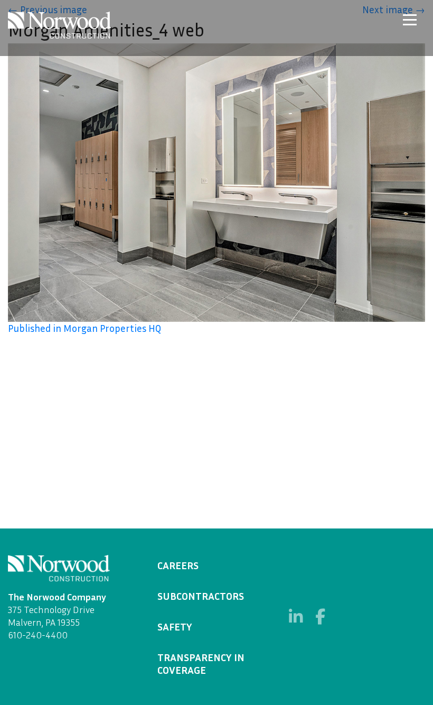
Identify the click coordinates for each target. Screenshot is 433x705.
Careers (178, 565)
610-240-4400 (38, 635)
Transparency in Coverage (200, 663)
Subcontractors (200, 595)
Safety (174, 626)
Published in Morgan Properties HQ (85, 328)
